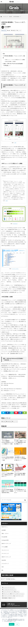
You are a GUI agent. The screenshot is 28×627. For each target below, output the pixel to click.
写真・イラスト (5, 533)
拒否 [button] (17, 624)
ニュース (19, 30)
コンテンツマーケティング (8, 591)
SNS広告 (14, 30)
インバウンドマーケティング (8, 587)
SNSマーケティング (6, 556)
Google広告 (4, 536)
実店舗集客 (5, 598)
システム (17, 591)
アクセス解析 (5, 546)
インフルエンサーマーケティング (9, 589)
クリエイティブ (5, 563)
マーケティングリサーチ (7, 595)
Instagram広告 (5, 540)
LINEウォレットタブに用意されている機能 (15, 59)
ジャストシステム (15, 268)
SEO (3, 566)
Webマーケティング (6, 543)
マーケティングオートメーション (17, 593)
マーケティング (5, 16)
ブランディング (6, 593)
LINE (9, 30)
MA (2, 570)
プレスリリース (5, 550)
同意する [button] (11, 624)
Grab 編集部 (8, 26)
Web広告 (10, 16)
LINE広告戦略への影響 (10, 61)
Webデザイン (5, 526)
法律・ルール (12, 598)
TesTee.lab (15, 223)
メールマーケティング (19, 595)
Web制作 (4, 530)
